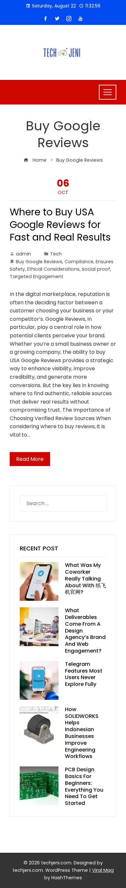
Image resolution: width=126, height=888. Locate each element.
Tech (56, 254)
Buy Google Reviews (39, 261)
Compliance (79, 261)
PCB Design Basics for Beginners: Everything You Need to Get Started (84, 786)
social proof (96, 269)
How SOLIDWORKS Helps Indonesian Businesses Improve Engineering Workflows (82, 733)
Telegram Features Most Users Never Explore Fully (83, 674)
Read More (30, 459)
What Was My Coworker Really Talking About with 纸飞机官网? (85, 578)
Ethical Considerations (53, 269)
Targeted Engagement (36, 276)
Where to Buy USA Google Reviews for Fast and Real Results (60, 224)
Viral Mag (103, 870)
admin (23, 254)
